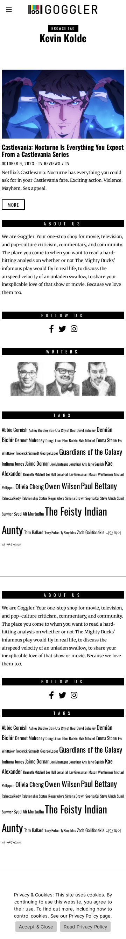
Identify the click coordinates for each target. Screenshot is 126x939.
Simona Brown (74, 498)
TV (67, 163)
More (13, 204)
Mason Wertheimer (101, 474)
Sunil (120, 498)
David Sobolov (86, 430)
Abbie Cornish (15, 429)
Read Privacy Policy (85, 927)
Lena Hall (62, 474)
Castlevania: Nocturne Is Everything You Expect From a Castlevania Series (63, 150)
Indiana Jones (13, 463)
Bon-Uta (54, 430)
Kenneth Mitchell (34, 474)
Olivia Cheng (29, 486)
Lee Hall (51, 474)
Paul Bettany (99, 486)
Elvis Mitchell (87, 440)
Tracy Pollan (51, 532)
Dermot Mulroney (29, 439)
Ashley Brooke (38, 430)
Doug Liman (53, 440)
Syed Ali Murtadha (29, 513)
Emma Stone (106, 439)
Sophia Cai (92, 498)
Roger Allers (56, 498)
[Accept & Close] (117, 912)
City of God (68, 430)
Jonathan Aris (78, 464)
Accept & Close (36, 927)
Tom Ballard (33, 532)
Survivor (7, 514)
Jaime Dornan (37, 463)
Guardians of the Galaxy (90, 451)
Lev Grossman (78, 474)
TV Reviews (49, 163)
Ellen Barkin (70, 440)
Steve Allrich (108, 498)
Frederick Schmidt (27, 453)
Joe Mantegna (59, 464)
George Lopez (49, 453)
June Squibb (96, 464)
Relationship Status (34, 498)
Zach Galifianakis (90, 532)
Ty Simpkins (68, 532)
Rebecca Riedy (11, 498)
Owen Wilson (62, 485)
